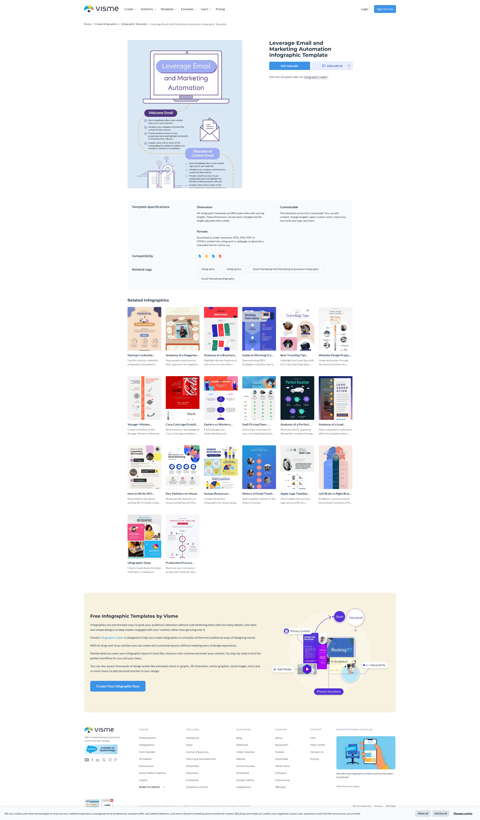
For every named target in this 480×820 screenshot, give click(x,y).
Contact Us (316, 751)
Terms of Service (362, 806)
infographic (208, 269)
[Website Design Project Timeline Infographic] (335, 329)
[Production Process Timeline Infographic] (183, 536)
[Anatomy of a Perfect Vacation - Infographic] (297, 398)
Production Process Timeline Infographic (179, 563)
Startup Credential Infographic (140, 355)
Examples (187, 9)
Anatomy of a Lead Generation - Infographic (335, 424)
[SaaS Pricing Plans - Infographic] (259, 398)
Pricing (220, 9)
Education (192, 772)
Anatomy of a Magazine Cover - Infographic (181, 355)
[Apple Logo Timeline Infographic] (297, 467)
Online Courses (245, 765)
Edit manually (289, 66)
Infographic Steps (139, 562)
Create (128, 9)
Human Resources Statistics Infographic (218, 494)
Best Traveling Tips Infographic (293, 355)
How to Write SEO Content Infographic (141, 494)
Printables (145, 758)
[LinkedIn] (98, 759)
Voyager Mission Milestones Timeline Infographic (141, 424)
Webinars (242, 744)
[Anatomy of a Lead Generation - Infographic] (335, 398)
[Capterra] (93, 800)
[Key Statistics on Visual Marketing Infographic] (183, 467)
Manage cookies (463, 813)
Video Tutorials (245, 751)
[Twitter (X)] (104, 759)
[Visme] (101, 9)
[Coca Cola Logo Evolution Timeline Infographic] (183, 398)
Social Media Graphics (152, 772)
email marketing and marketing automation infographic (286, 269)
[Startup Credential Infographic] (144, 329)
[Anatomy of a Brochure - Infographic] (221, 329)
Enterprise (192, 780)
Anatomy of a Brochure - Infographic (220, 355)
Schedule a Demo (197, 786)
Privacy (378, 806)
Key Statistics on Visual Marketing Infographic (181, 494)
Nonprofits (192, 765)
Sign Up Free (385, 9)
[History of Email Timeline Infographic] (259, 467)
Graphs (143, 780)
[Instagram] (110, 759)
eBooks (240, 758)
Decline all (441, 813)
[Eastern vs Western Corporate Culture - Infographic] (221, 398)
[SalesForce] (101, 749)
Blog (239, 737)
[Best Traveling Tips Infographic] (297, 329)
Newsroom (281, 744)
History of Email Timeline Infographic (259, 494)
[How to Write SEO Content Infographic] (144, 467)
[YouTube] (87, 759)
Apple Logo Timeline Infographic (294, 494)
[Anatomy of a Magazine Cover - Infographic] (183, 329)
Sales (189, 744)
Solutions (147, 9)
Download (281, 758)
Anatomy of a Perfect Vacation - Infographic (295, 424)
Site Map (390, 806)
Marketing (192, 737)
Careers (279, 751)
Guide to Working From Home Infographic (258, 355)
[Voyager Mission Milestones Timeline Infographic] (144, 398)
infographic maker (315, 77)
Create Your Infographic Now (118, 686)
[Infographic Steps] (144, 536)
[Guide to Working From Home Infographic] (259, 329)
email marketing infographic (218, 278)
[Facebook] (92, 759)
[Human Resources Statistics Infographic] (221, 467)
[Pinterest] (115, 759)
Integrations (243, 786)
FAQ (312, 737)
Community (282, 780)
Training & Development (201, 758)
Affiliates (280, 786)
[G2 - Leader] (107, 800)
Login (364, 9)
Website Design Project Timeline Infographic (334, 355)
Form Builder (147, 751)
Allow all (423, 813)
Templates (167, 9)
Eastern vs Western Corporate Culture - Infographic (217, 424)
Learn (204, 9)
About (279, 737)
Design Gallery (245, 780)
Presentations (147, 737)
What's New (282, 765)
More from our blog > (348, 786)
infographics (234, 269)
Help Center (317, 744)
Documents (146, 765)
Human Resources (197, 751)
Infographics (146, 744)
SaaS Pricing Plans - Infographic (255, 424)
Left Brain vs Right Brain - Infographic (335, 494)
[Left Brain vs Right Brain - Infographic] (335, 467)
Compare (280, 772)
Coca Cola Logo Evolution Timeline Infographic (182, 424)
